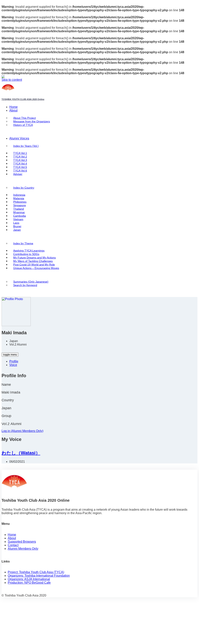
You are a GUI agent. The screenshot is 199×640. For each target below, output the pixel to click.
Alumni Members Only (23, 548)
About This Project (24, 118)
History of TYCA (23, 125)
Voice (13, 365)
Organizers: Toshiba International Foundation (39, 575)
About (13, 110)
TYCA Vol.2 (20, 156)
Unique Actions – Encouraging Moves (36, 268)
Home (13, 107)
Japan (17, 229)
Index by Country (23, 187)
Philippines (19, 201)
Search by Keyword (25, 285)
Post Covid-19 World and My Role (34, 264)
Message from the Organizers (31, 121)
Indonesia (19, 194)
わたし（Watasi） (21, 452)
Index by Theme (23, 243)
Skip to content (12, 79)
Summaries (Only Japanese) (30, 281)
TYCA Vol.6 (20, 170)
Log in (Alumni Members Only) (22, 431)
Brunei (17, 226)
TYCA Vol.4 (20, 163)
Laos (16, 222)
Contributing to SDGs (26, 254)
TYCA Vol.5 (20, 167)
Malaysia (18, 198)
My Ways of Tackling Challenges (33, 261)
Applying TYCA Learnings (29, 250)
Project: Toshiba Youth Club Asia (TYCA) (36, 572)
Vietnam (18, 219)
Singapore (19, 205)
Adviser (17, 174)
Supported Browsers (22, 541)
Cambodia (19, 215)
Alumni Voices (19, 138)
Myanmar (19, 212)
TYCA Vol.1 (20, 153)
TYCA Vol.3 (20, 160)
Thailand (18, 208)
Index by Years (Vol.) (26, 146)
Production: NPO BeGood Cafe (29, 582)
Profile (13, 361)
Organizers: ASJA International (29, 579)
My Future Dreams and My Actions (34, 257)
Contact (13, 545)
